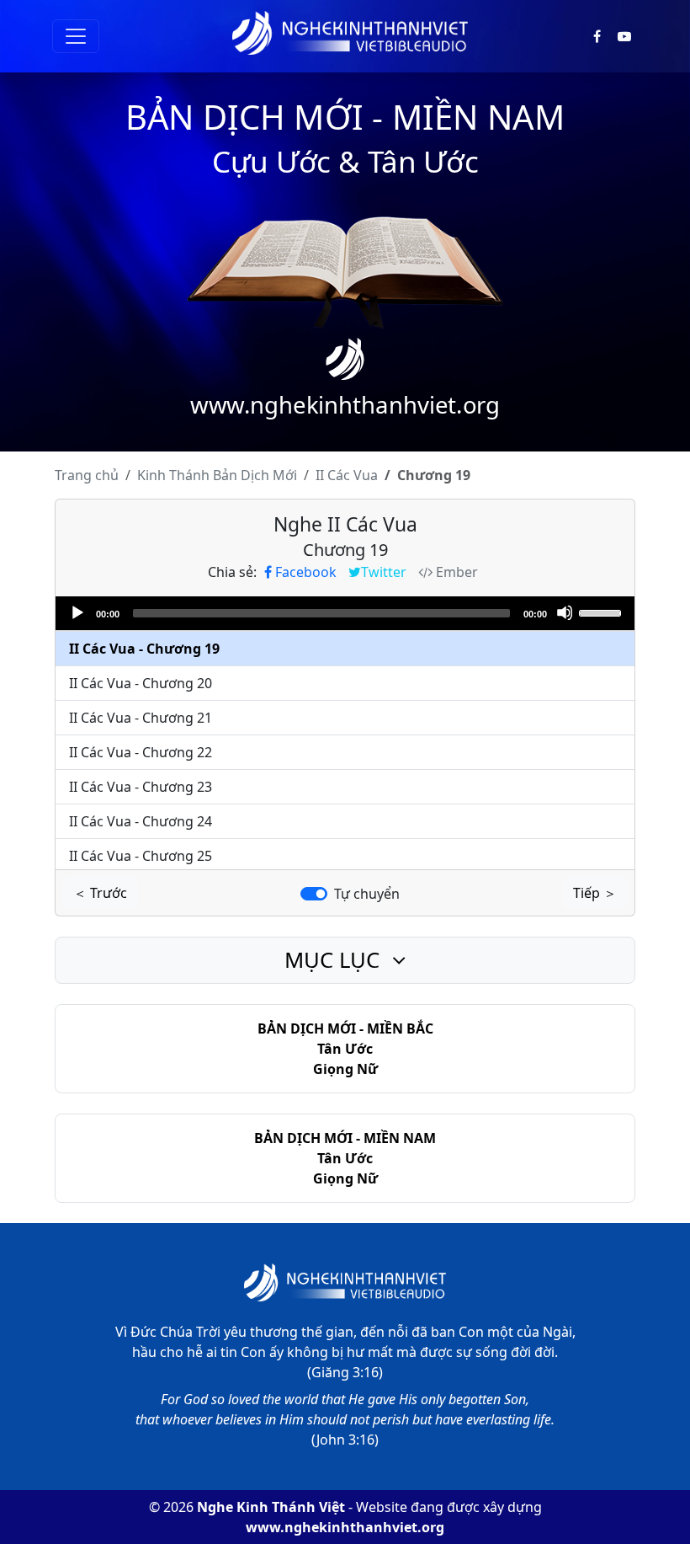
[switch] (313, 893)
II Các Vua (347, 475)
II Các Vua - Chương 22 (140, 752)
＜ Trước (100, 893)
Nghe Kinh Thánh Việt (271, 1507)
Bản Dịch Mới (217, 475)
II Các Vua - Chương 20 (140, 683)
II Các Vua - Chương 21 (140, 717)
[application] (345, 613)
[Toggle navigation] (75, 36)
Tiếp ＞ (595, 893)
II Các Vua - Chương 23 (140, 786)
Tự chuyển (367, 893)
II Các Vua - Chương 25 (140, 856)
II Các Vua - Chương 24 (140, 821)
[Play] (76, 612)
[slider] (602, 611)
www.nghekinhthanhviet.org (345, 1527)
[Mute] (564, 612)
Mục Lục (334, 960)
